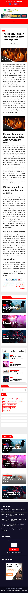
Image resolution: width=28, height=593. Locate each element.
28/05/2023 (7, 496)
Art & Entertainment (15, 370)
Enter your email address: (14, 546)
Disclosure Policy (14, 588)
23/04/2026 (7, 450)
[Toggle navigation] (14, 21)
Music (4, 30)
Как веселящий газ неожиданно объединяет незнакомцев (15, 366)
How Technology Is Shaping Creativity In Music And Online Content (14, 308)
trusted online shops (12, 404)
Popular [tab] (13, 351)
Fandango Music (17, 552)
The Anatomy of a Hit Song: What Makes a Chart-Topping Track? (12, 338)
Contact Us (8, 588)
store (4, 404)
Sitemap (20, 588)
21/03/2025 (7, 481)
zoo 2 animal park (6, 410)
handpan (19, 398)
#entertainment (14, 43)
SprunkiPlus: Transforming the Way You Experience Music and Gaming (17, 374)
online (4, 401)
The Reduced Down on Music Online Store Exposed (8, 284)
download (5, 398)
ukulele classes (6, 407)
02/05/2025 (7, 465)
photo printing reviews (12, 401)
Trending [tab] (21, 351)
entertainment (12, 398)
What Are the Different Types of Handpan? (11, 529)
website (13, 407)
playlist (21, 401)
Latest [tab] (5, 351)
